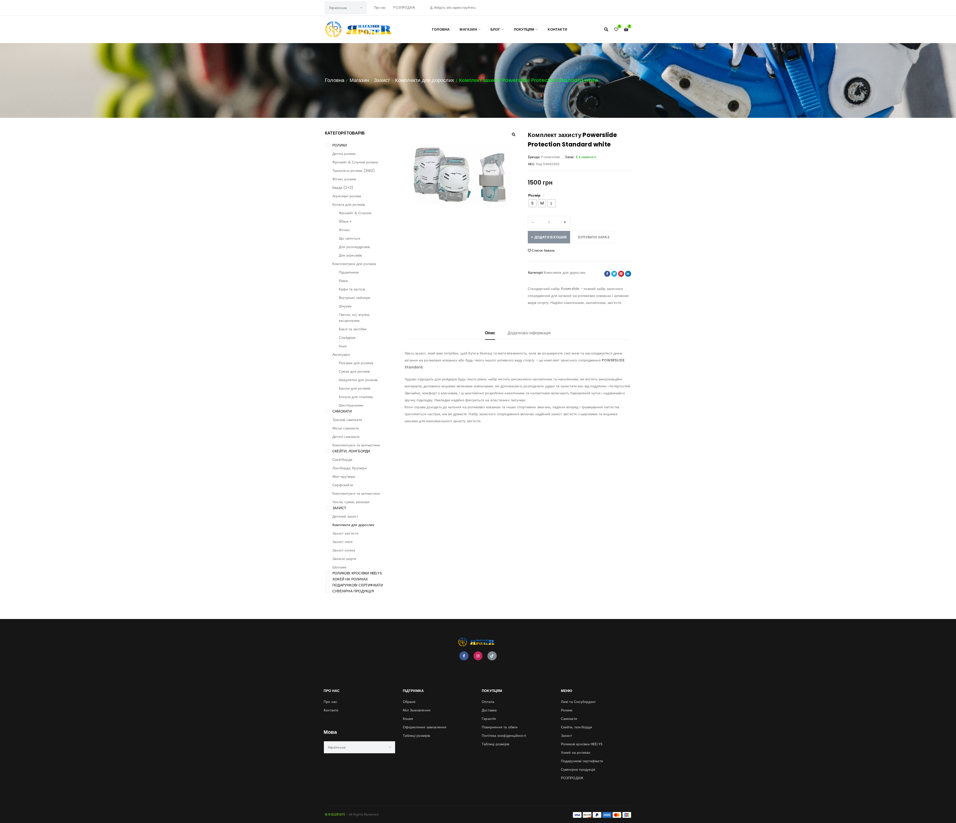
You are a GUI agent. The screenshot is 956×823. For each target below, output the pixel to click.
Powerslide (550, 157)
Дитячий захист (345, 516)
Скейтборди (342, 459)
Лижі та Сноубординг (578, 701)
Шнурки (345, 306)
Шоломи (339, 567)
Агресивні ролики (346, 196)
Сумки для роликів (354, 371)
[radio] (532, 203)
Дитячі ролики (344, 153)
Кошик (408, 718)
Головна (334, 80)
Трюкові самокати (347, 419)
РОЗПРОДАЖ (404, 7)
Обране (409, 701)
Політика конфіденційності (504, 735)
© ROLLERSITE (335, 814)
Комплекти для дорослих (424, 80)
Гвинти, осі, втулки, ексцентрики (354, 317)
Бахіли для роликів (354, 388)
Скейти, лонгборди (351, 451)
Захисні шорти (344, 558)
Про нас (380, 7)
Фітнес (344, 229)
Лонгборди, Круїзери (349, 468)
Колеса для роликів (348, 204)
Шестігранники (351, 405)
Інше (343, 345)
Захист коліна (343, 550)
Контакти (331, 710)
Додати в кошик (551, 237)
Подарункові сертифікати (357, 585)
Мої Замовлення (417, 710)
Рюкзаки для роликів (356, 362)
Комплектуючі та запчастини (356, 445)
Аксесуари (341, 354)
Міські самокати (345, 428)
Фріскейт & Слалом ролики (355, 162)
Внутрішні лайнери (354, 297)
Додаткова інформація (529, 333)
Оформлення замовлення (425, 727)
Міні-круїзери (343, 476)
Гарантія (489, 718)
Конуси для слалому (356, 396)
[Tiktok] (491, 655)
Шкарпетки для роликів (358, 379)
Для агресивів (350, 255)
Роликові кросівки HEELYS (357, 573)
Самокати (342, 411)
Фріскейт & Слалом (355, 212)
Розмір (534, 195)
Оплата (488, 701)
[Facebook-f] (463, 655)
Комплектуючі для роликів (354, 263)
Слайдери (347, 337)
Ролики (339, 145)
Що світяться (349, 238)
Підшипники (349, 272)
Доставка (489, 710)
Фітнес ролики (344, 179)
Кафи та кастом (352, 289)
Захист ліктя (342, 541)
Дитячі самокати (345, 436)
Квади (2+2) (342, 187)
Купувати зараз (593, 237)
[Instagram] (478, 655)
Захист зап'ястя (345, 533)
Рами (343, 280)
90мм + (345, 221)
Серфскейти (342, 484)
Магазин (359, 80)
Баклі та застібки (352, 329)
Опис (490, 333)
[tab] (490, 335)
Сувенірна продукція (353, 591)
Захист (382, 80)
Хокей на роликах (350, 579)
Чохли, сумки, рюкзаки (350, 501)
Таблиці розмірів (416, 735)
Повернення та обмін (500, 727)
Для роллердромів (354, 246)
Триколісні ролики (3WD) (353, 170)
